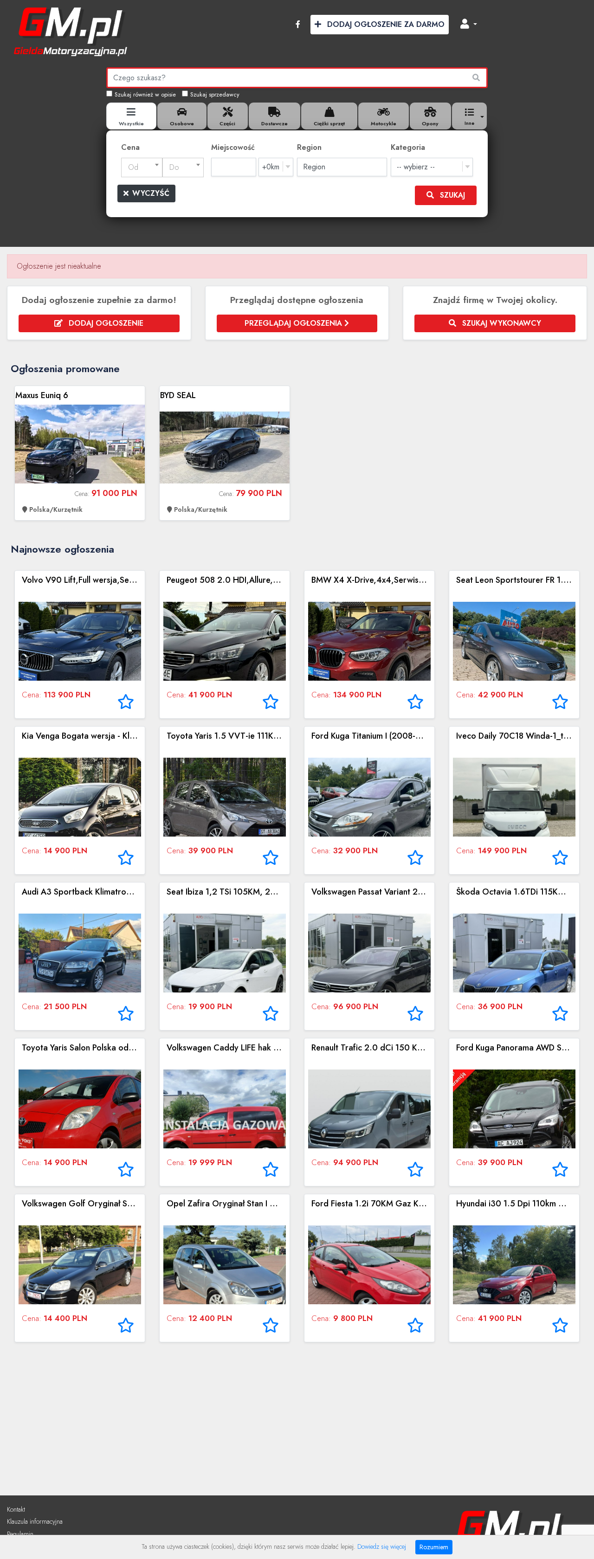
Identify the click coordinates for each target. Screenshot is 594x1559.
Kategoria (408, 147)
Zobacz (80, 453)
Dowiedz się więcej (381, 1546)
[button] (468, 24)
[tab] (131, 116)
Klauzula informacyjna (35, 1521)
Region (309, 147)
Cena (130, 147)
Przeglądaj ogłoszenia (294, 323)
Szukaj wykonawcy (500, 323)
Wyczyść (150, 193)
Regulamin (20, 1534)
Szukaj (451, 195)
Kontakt (16, 1509)
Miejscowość (233, 147)
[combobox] (141, 167)
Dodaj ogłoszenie (104, 323)
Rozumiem (434, 1547)
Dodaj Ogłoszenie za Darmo (385, 24)
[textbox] (141, 167)
